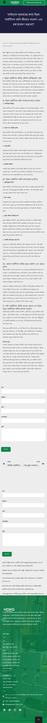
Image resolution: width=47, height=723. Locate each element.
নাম (2, 387)
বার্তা (2, 427)
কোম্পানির (4, 417)
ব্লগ (7, 43)
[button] (4, 3)
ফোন (3, 407)
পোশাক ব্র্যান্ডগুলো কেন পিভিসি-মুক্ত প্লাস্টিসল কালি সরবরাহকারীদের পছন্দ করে (23, 594)
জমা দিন (6, 449)
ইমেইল (3, 397)
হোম (4, 43)
